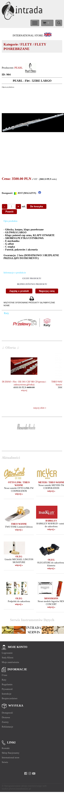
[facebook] (26, 773)
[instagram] (30, 773)
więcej (24, 390)
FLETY (26, 44)
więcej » (19, 493)
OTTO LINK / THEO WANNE (19, 484)
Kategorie (11, 44)
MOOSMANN (51, 598)
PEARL (18, 67)
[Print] (32, 298)
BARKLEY (51, 520)
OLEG (18, 556)
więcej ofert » (39, 407)
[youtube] (34, 773)
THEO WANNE (19, 524)
